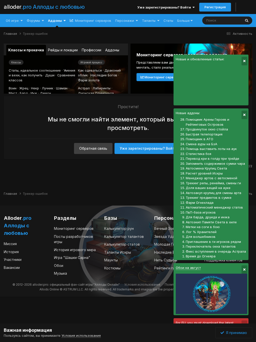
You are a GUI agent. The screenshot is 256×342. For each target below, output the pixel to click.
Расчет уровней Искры (204, 173)
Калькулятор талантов (124, 236)
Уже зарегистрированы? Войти (164, 7)
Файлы (229, 20)
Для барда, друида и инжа (208, 217)
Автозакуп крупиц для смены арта (213, 193)
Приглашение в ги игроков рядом (213, 242)
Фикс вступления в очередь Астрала (216, 251)
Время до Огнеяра (201, 256)
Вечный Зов (164, 228)
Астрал (84, 88)
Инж (33, 93)
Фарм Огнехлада (200, 203)
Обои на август (188, 268)
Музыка (60, 273)
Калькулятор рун (119, 228)
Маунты (111, 260)
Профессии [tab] (91, 50)
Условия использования (142, 284)
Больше (183, 21)
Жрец (23, 88)
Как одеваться (90, 70)
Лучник (47, 88)
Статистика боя (198, 154)
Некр (35, 88)
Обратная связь (93, 148)
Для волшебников (201, 237)
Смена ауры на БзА (201, 144)
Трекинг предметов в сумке (209, 198)
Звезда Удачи (166, 236)
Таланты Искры (117, 252)
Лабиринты (101, 88)
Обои (58, 265)
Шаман (62, 88)
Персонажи (124, 21)
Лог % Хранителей (201, 232)
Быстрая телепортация (204, 134)
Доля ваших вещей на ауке (208, 188)
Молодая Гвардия (170, 244)
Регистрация (215, 7)
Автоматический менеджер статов (214, 207)
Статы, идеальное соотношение (35, 70)
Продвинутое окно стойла (207, 129)
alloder (44, 7)
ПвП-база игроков (201, 212)
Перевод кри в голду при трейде (212, 158)
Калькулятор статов (122, 244)
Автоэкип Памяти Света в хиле (211, 222)
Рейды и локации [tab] (63, 50)
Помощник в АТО (199, 139)
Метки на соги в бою (203, 227)
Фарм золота (89, 80)
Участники (13, 259)
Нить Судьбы (165, 260)
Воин (12, 88)
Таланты (149, 21)
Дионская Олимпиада (96, 93)
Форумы (33, 21)
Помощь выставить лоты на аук (211, 149)
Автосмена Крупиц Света (206, 168)
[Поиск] (246, 21)
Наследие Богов (103, 75)
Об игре (12, 21)
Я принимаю (235, 332)
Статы (168, 21)
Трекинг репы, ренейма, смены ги (213, 183)
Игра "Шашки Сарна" (72, 257)
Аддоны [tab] (112, 50)
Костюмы (112, 268)
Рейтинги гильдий (169, 268)
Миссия (10, 244)
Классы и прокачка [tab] (26, 50)
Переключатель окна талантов (211, 246)
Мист (13, 93)
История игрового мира (75, 250)
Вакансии (12, 267)
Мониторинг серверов (92, 21)
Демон (45, 93)
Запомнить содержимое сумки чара (215, 163)
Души (49, 75)
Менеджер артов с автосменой (211, 178)
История (11, 252)
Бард (24, 93)
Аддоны (55, 21)
